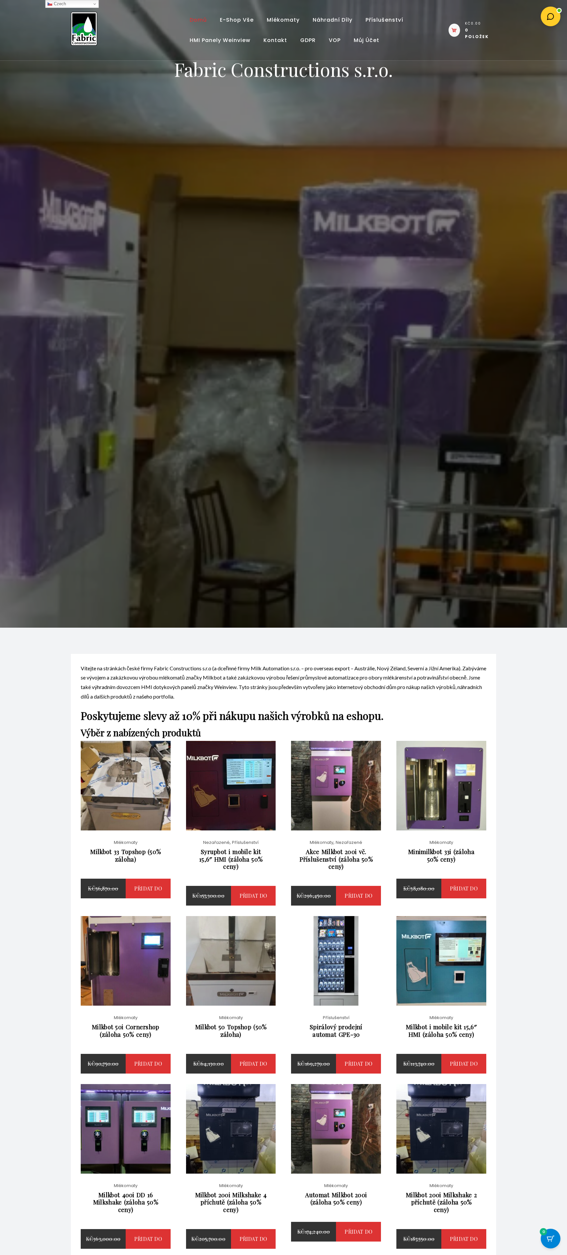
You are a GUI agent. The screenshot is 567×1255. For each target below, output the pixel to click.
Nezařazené (216, 842)
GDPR (308, 40)
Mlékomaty (283, 20)
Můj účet (366, 40)
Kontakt (275, 40)
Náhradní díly (332, 20)
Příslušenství (384, 20)
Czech (59, 3)
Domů (198, 20)
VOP (335, 40)
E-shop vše (237, 20)
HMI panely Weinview (220, 40)
